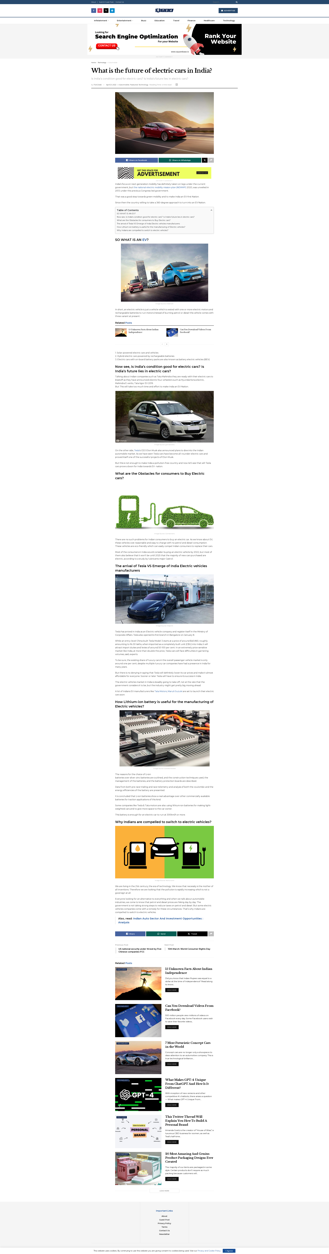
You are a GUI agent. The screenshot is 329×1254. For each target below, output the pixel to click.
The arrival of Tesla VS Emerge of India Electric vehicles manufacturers (148, 223)
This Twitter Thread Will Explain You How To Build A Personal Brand (186, 1120)
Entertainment (124, 20)
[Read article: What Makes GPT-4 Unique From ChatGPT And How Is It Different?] (138, 1094)
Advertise (229, 11)
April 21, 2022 (111, 85)
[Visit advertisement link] (164, 39)
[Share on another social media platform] (211, 160)
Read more (173, 989)
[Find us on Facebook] (93, 10)
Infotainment (100, 20)
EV (144, 240)
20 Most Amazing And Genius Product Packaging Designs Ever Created (189, 1158)
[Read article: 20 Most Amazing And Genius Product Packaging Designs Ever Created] (138, 1168)
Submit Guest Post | (106, 2)
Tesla (136, 450)
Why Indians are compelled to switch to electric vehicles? (142, 230)
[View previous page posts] (162, 344)
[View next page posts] (167, 344)
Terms (164, 1227)
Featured (134, 85)
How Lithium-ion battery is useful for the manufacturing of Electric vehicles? (151, 227)
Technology (229, 20)
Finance (191, 20)
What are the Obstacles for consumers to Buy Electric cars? (144, 220)
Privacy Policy (164, 1223)
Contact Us (120, 2)
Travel (176, 20)
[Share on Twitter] (205, 160)
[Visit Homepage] (164, 10)
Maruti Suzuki (175, 691)
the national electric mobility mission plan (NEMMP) (160, 187)
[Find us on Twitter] (106, 10)
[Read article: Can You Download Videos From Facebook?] (172, 332)
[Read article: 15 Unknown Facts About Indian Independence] (121, 332)
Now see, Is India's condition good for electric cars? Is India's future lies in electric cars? (156, 217)
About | (94, 2)
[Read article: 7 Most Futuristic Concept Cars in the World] (138, 1057)
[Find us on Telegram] (112, 10)
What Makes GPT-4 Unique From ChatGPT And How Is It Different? (187, 1084)
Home (93, 62)
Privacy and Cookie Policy (209, 1251)
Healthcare (209, 20)
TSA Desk (98, 85)
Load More (164, 1191)
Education (160, 20)
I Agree (229, 1251)
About (164, 1216)
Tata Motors (160, 691)
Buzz (143, 20)
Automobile (112, 62)
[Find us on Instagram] (99, 10)
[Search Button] (236, 2)
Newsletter (164, 1234)
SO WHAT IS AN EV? (126, 213)
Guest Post (164, 1220)
